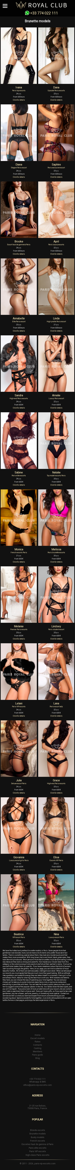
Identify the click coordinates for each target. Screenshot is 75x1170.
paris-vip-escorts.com (44, 1163)
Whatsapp (34, 1081)
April (56, 241)
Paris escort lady (56, 706)
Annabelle (19, 318)
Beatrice (19, 934)
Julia (19, 780)
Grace (56, 780)
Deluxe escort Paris (18, 783)
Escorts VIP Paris (56, 860)
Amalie (56, 395)
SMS (44, 1081)
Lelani (18, 703)
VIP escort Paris (19, 937)
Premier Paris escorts (18, 629)
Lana (56, 703)
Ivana (19, 87)
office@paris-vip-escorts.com (37, 1085)
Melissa (56, 549)
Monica (18, 549)
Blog (37, 1058)
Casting (37, 1048)
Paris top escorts (18, 90)
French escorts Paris (19, 552)
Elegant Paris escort (19, 168)
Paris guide (37, 1054)
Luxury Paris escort (56, 398)
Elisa (56, 857)
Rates (37, 1041)
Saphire (56, 165)
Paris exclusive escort (56, 168)
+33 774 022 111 (44, 13)
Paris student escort (56, 629)
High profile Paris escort (56, 321)
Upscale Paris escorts (56, 90)
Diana (19, 165)
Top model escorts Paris (56, 475)
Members (37, 1051)
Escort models (38, 1038)
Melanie (19, 626)
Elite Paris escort (18, 321)
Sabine (19, 472)
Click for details (19, 100)
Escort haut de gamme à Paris (18, 244)
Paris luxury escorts (56, 244)
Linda (56, 318)
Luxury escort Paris (56, 937)
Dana (56, 87)
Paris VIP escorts (18, 706)
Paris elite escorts (19, 475)
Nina (56, 934)
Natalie (56, 472)
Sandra (19, 395)
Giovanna (18, 857)
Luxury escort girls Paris (19, 860)
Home (37, 1035)
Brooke (18, 241)
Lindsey (56, 626)
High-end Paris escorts (19, 398)
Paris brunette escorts (56, 552)
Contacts (37, 1045)
